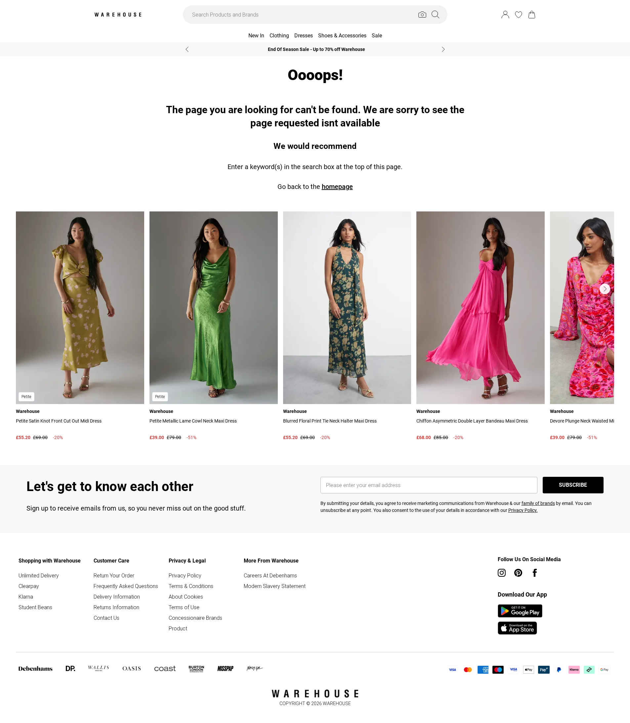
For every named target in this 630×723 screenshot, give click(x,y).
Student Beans (35, 607)
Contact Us (106, 617)
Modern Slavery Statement (275, 586)
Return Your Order (114, 575)
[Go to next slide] (605, 289)
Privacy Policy (185, 575)
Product (178, 628)
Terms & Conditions (191, 586)
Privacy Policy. (523, 510)
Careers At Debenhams (270, 575)
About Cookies (186, 596)
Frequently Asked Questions (126, 586)
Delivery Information (117, 596)
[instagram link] (502, 573)
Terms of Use (184, 607)
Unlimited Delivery (39, 575)
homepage (337, 187)
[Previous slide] (187, 49)
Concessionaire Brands (195, 617)
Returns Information (116, 607)
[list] (315, 327)
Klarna (26, 596)
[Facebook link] (535, 573)
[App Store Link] (520, 619)
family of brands (538, 503)
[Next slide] (443, 49)
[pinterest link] (518, 573)
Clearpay (29, 586)
